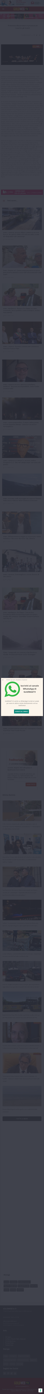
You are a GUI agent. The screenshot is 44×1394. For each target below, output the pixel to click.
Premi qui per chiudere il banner (16, 680)
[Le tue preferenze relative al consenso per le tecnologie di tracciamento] (40, 1390)
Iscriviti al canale (21, 711)
